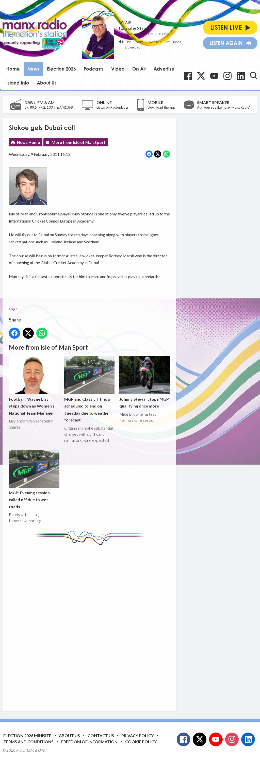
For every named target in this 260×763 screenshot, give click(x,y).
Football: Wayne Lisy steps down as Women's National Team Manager (32, 406)
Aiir (44, 750)
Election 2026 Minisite (27, 735)
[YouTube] (214, 76)
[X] (201, 76)
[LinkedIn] (241, 76)
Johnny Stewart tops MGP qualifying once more (144, 402)
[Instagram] (227, 76)
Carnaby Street (135, 28)
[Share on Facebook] (149, 154)
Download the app (161, 107)
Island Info (17, 83)
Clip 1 (13, 309)
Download (132, 47)
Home (13, 69)
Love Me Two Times (163, 41)
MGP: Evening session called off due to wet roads (29, 499)
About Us (47, 83)
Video (118, 69)
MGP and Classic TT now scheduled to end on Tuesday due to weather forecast (87, 409)
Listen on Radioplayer (112, 107)
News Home (28, 142)
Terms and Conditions (28, 741)
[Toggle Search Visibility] (253, 75)
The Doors (134, 41)
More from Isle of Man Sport (78, 142)
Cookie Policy (141, 741)
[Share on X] (157, 154)
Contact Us (101, 735)
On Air (139, 69)
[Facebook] (188, 76)
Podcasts (94, 69)
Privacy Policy (137, 735)
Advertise (164, 69)
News (33, 69)
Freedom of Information (89, 741)
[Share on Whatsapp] (166, 154)
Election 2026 (61, 69)
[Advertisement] (104, 624)
